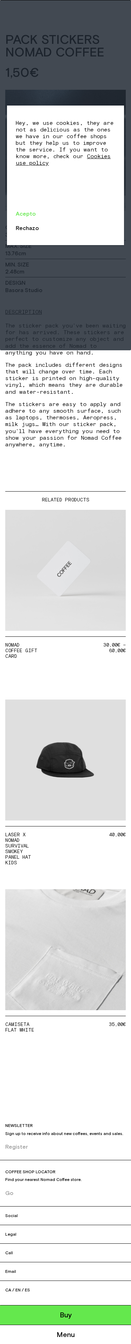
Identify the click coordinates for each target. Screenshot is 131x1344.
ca (8, 1290)
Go (9, 1193)
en (18, 1290)
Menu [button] (66, 1334)
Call (9, 1252)
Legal (10, 1234)
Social (11, 1215)
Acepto (26, 213)
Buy (66, 1315)
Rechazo (27, 228)
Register (16, 1146)
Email (10, 1271)
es (27, 1290)
